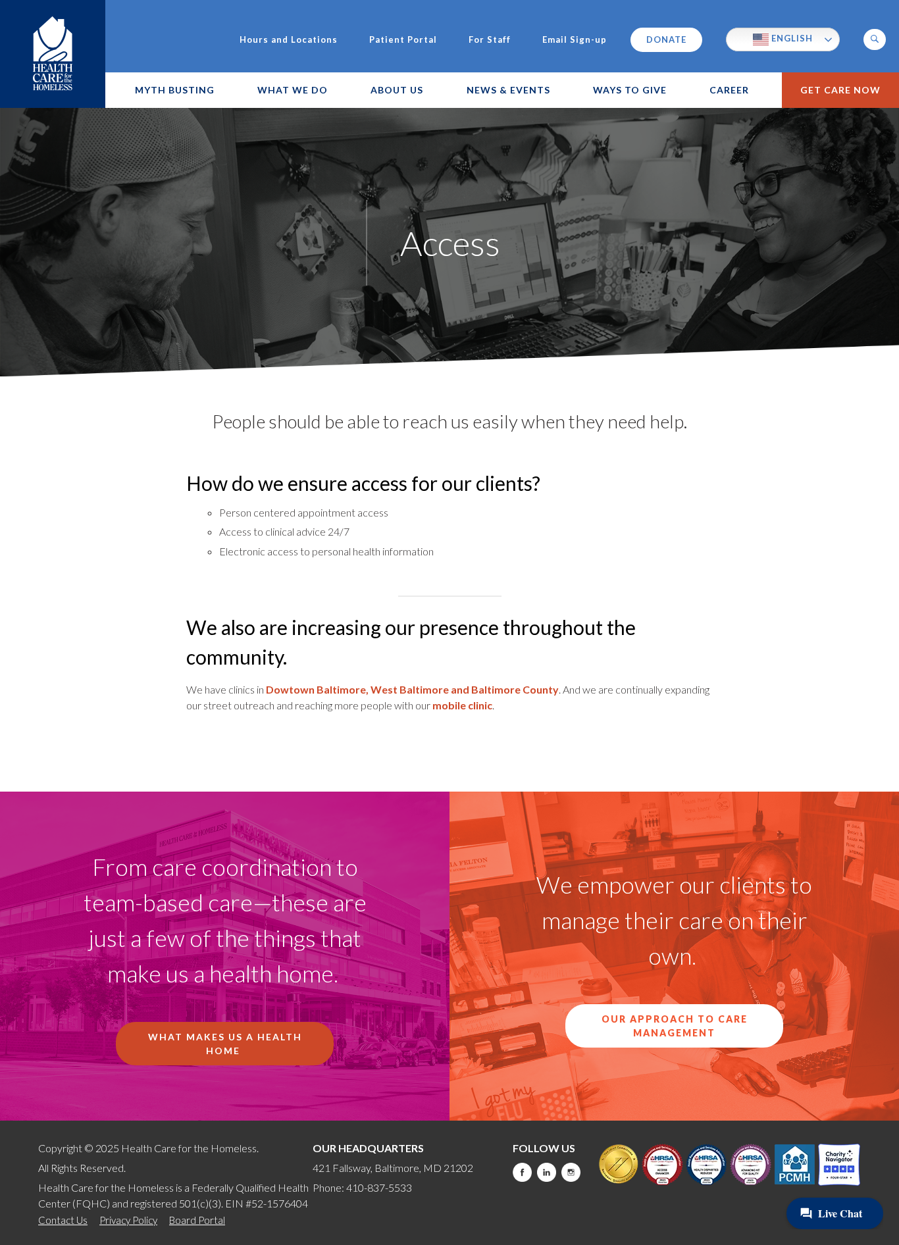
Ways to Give (630, 89)
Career (729, 89)
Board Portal (197, 1220)
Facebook (522, 1172)
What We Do (292, 89)
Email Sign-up (574, 40)
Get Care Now (840, 89)
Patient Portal (403, 40)
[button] (875, 39)
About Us (397, 89)
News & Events (508, 89)
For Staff (490, 40)
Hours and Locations (289, 40)
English (791, 38)
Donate (666, 39)
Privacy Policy (128, 1220)
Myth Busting (175, 89)
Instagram (570, 1172)
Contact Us (63, 1220)
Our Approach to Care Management (675, 1025)
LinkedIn (546, 1172)
